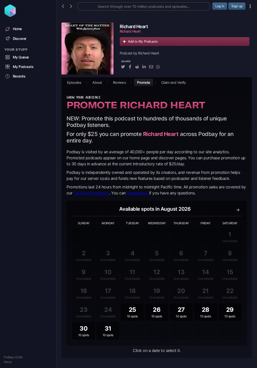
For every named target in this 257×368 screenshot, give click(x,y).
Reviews (119, 82)
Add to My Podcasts (143, 41)
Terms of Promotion (91, 192)
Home (17, 29)
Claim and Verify (173, 82)
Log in (219, 6)
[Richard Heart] (87, 49)
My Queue (21, 57)
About (8, 362)
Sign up (236, 6)
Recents (19, 76)
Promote (143, 82)
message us (137, 192)
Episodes (74, 82)
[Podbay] (10, 15)
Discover (19, 38)
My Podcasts (23, 66)
